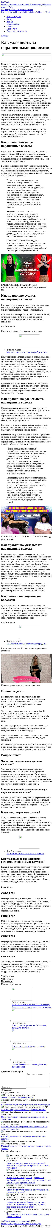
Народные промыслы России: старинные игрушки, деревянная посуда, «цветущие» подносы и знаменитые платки (26, 1204)
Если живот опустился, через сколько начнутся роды (25, 1105)
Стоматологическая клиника (16, 1221)
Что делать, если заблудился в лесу (28, 1046)
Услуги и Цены (14, 16)
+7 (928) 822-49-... (17, 9)
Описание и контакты (17, 31)
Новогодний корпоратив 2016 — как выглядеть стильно (29, 1026)
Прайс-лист (12, 29)
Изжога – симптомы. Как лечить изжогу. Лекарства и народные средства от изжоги (31, 1005)
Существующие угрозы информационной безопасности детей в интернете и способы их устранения (28, 1165)
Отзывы (10, 26)
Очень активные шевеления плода (17, 1097)
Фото (9, 19)
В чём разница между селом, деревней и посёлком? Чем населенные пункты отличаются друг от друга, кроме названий (29, 1180)
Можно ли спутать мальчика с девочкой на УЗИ (23, 1109)
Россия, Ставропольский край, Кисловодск (21, 1223)
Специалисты (13, 24)
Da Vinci (5, 2)
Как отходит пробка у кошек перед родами (26, 644)
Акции (10, 21)
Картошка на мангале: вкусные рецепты (25, 853)
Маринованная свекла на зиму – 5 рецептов (27, 352)
